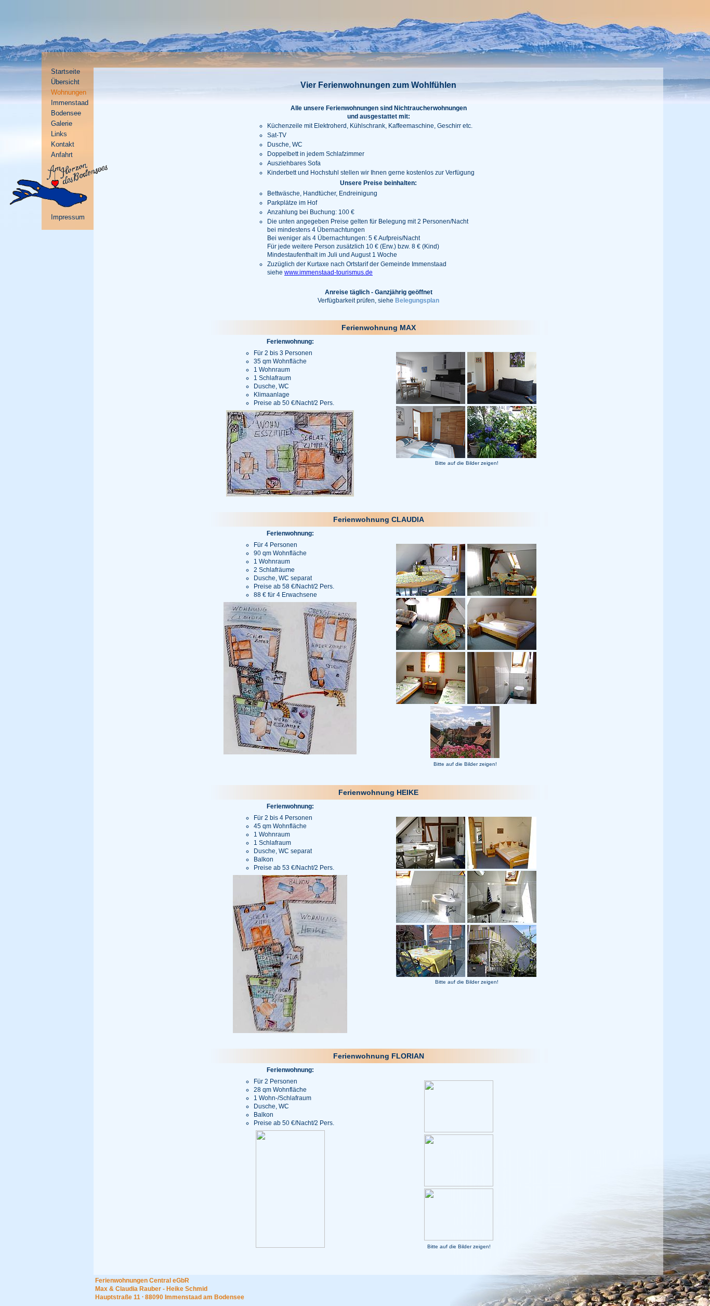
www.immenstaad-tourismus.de (328, 272)
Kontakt (62, 144)
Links (59, 134)
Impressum (68, 217)
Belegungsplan (417, 300)
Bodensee (66, 113)
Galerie (61, 123)
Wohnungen (68, 92)
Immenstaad (69, 103)
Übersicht (65, 82)
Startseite (65, 71)
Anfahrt (62, 155)
